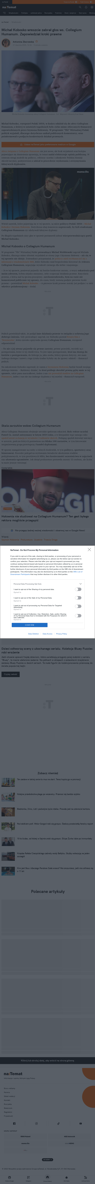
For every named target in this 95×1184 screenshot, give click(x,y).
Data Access (47, 634)
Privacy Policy (61, 634)
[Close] (90, 550)
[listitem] (47, 584)
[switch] (78, 589)
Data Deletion (33, 634)
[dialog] (47, 592)
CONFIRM (29, 625)
